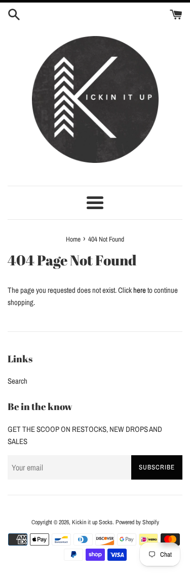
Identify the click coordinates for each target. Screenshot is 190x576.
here (139, 290)
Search (17, 381)
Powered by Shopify (137, 522)
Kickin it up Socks (92, 522)
